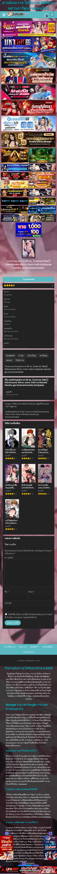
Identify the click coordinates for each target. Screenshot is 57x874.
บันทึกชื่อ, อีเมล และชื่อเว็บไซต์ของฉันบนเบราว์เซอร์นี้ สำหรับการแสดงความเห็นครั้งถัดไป (28, 616)
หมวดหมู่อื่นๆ (48, 646)
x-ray (21, 355)
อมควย (9, 360)
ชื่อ (7, 591)
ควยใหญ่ (43, 355)
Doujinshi (10, 355)
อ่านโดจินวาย (9, 646)
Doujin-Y (35, 646)
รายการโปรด (28, 652)
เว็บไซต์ (8, 603)
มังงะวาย (23, 646)
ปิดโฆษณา (30, 863)
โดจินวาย (20, 360)
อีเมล (31, 591)
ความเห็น (9, 557)
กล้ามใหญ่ (32, 355)
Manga (7, 302)
